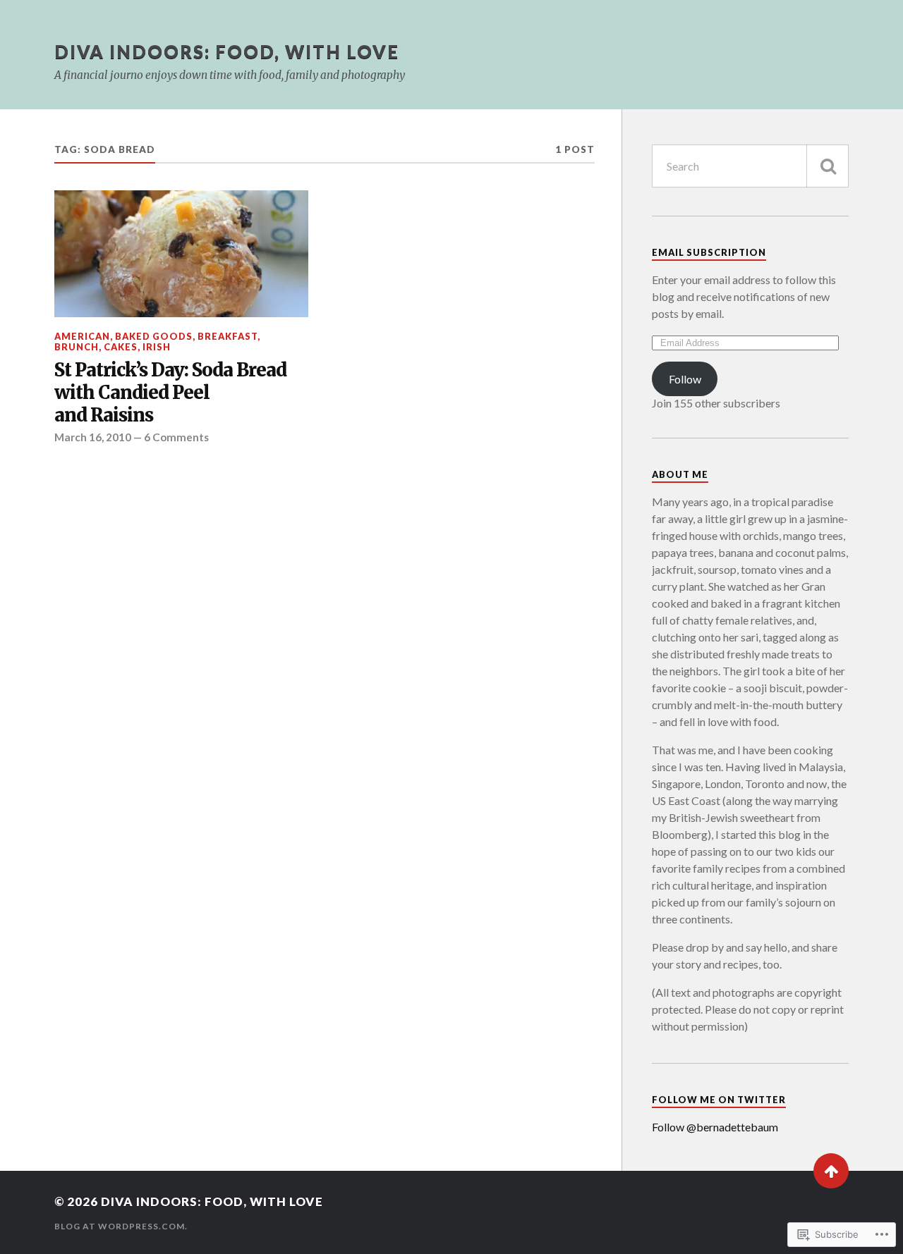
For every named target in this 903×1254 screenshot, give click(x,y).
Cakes (121, 346)
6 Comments (176, 437)
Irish (157, 346)
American (82, 336)
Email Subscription (709, 252)
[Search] (827, 166)
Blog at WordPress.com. (121, 1226)
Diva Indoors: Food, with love (226, 51)
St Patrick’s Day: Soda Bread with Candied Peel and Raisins (170, 392)
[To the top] (831, 1170)
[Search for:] (750, 166)
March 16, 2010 (92, 437)
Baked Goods (154, 336)
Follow (685, 379)
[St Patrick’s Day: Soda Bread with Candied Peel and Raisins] (181, 253)
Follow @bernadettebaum (715, 1126)
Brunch (76, 346)
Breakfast (227, 336)
